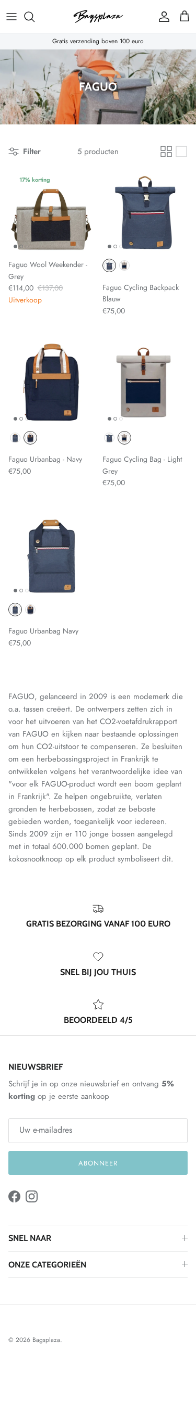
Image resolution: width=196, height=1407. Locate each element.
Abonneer (98, 1163)
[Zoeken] (34, 16)
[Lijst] (181, 151)
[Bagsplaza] (98, 16)
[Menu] (11, 16)
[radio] (109, 265)
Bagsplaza (46, 1340)
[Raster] (166, 151)
